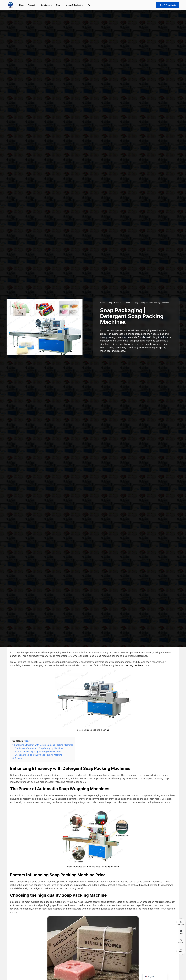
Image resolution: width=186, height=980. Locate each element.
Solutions (45, 5)
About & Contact (73, 5)
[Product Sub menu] (37, 5)
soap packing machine (131, 665)
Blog (58, 5)
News (118, 302)
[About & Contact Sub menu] (82, 5)
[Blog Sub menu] (62, 5)
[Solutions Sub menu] (51, 5)
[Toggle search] (89, 5)
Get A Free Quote (168, 5)
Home (21, 5)
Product (31, 5)
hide (27, 741)
